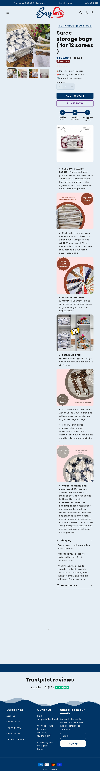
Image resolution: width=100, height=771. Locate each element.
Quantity (61, 82)
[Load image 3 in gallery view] (33, 73)
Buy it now (75, 103)
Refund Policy (13, 721)
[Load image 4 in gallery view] (44, 73)
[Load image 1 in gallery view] (12, 73)
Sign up (73, 743)
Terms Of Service (15, 739)
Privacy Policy (13, 733)
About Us (11, 716)
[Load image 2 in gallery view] (22, 73)
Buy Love (53, 770)
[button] (8, 12)
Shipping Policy (14, 727)
